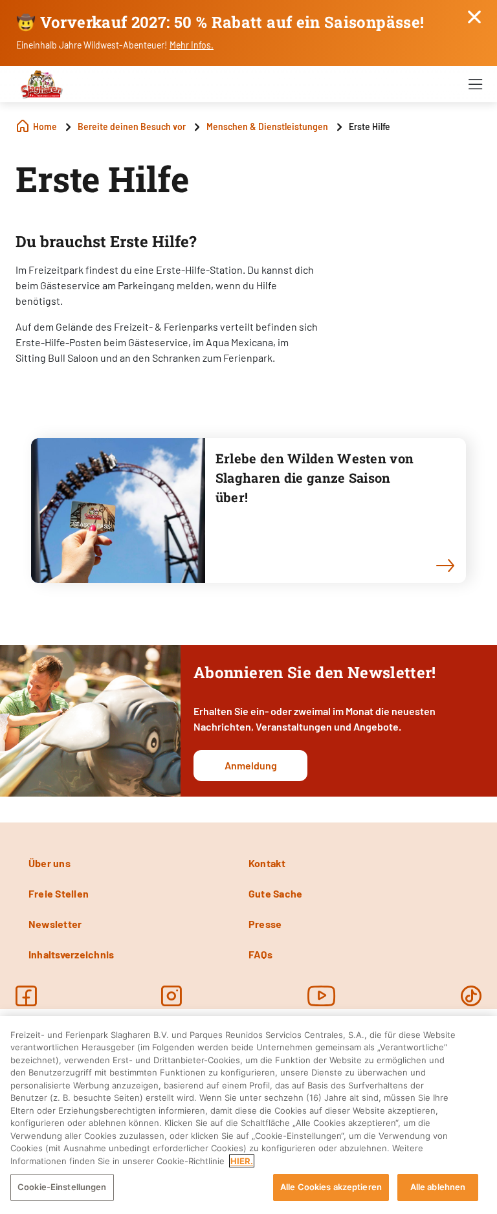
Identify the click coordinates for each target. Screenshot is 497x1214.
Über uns (49, 863)
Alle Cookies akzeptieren (331, 1187)
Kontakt (267, 863)
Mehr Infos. (192, 44)
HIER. (241, 1161)
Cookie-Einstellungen (62, 1187)
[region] (248, 1115)
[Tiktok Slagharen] (471, 996)
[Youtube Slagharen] (321, 996)
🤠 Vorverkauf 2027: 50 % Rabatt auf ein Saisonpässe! (220, 22)
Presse (265, 924)
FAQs (260, 954)
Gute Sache (275, 893)
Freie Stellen (58, 893)
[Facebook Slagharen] (26, 996)
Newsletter (55, 924)
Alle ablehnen (438, 1187)
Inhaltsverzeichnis (71, 954)
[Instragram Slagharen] (171, 996)
